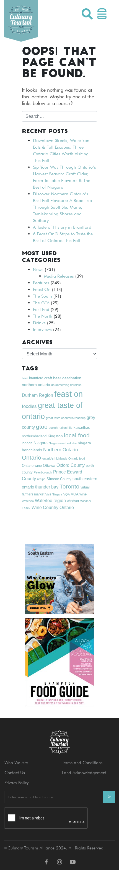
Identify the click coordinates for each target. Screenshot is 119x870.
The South (42, 296)
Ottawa (49, 465)
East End (41, 309)
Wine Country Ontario (53, 507)
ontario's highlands (54, 458)
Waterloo (28, 501)
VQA (66, 494)
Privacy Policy (16, 782)
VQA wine (79, 494)
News (38, 269)
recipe (41, 479)
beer (25, 378)
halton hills (66, 427)
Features (41, 282)
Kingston (55, 436)
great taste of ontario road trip (66, 418)
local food (77, 435)
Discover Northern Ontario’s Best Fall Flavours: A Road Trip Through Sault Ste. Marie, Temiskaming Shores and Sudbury (62, 207)
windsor (73, 501)
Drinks (39, 322)
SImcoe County (58, 479)
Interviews (42, 329)
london (27, 443)
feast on (68, 393)
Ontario (31, 457)
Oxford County (70, 465)
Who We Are (16, 762)
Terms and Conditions (82, 762)
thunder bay (46, 487)
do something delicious (66, 385)
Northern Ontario (60, 449)
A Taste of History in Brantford (62, 227)
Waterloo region (50, 500)
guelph (53, 427)
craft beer (52, 378)
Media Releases (59, 276)
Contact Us (14, 772)
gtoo (42, 426)
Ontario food (76, 458)
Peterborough (43, 472)
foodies (29, 406)
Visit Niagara (53, 494)
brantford (36, 378)
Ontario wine (32, 465)
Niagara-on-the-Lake (63, 443)
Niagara (40, 442)
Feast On (42, 289)
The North (42, 316)
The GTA (41, 302)
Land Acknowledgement (84, 772)
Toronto (69, 486)
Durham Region (37, 395)
